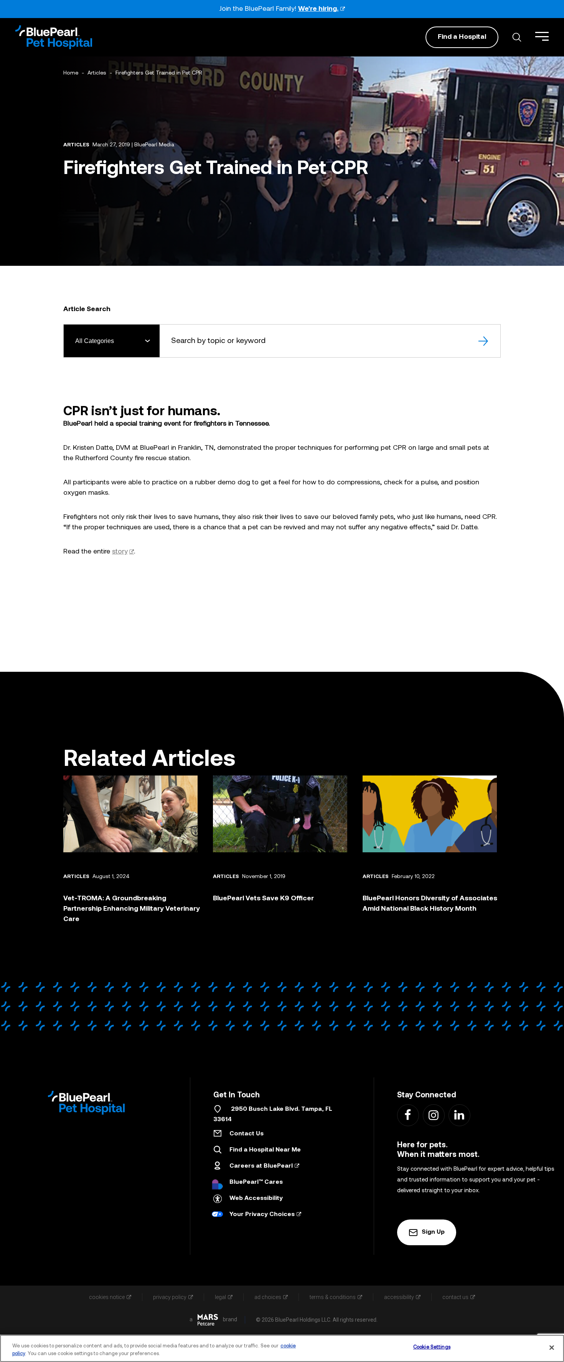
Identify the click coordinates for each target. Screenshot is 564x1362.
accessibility (399, 1297)
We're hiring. (318, 9)
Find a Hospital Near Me (265, 1150)
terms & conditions (333, 1297)
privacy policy (169, 1297)
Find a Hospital (462, 37)
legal (220, 1297)
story (119, 551)
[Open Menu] (542, 36)
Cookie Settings (431, 1347)
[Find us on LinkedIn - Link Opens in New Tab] (459, 1114)
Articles (96, 73)
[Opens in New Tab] (208, 1320)
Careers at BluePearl (261, 1166)
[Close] (551, 1347)
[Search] (484, 341)
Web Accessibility (256, 1198)
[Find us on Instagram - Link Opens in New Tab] (433, 1114)
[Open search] (516, 37)
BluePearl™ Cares (256, 1182)
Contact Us (246, 1134)
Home (70, 73)
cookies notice (107, 1297)
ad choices (267, 1297)
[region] (282, 1348)
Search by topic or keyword (218, 341)
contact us (455, 1297)
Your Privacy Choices (262, 1214)
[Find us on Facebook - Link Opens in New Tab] (407, 1114)
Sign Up (433, 1232)
